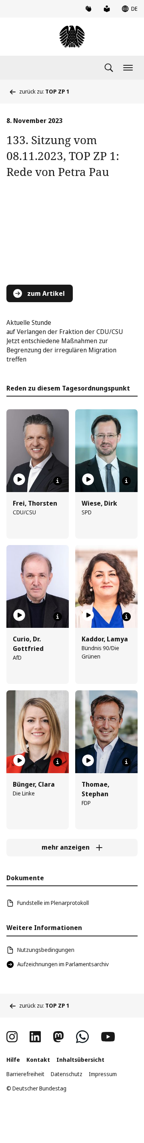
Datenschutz (66, 1074)
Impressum (103, 1074)
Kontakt (38, 1059)
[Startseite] (72, 36)
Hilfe (13, 1059)
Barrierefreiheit (25, 1074)
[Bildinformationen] (57, 481)
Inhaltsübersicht (80, 1059)
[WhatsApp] (82, 1036)
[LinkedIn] (35, 1036)
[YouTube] (108, 1036)
